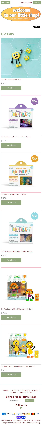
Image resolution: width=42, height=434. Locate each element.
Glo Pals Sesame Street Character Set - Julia (16, 309)
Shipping (34, 390)
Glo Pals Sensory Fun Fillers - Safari (13, 194)
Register (28, 3)
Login (22, 3)
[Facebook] (21, 408)
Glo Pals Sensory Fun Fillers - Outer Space (16, 137)
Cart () (37, 3)
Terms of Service (25, 393)
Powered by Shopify (33, 423)
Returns (13, 393)
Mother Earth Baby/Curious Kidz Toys (20, 420)
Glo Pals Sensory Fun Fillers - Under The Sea (16, 252)
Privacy (25, 390)
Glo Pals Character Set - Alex (11, 79)
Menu (7, 2)
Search (5, 390)
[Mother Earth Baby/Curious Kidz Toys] (21, 14)
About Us (15, 390)
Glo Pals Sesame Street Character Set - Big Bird (18, 366)
